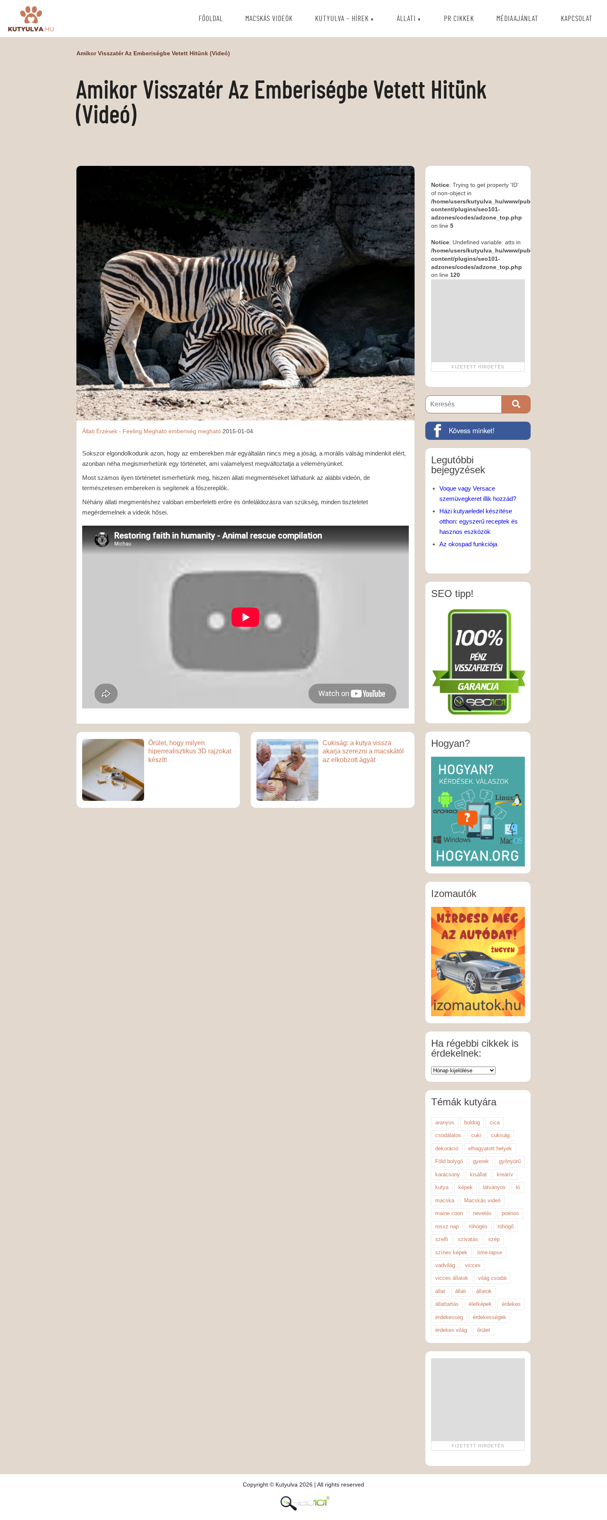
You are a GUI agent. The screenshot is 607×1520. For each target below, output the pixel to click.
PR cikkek (459, 19)
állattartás (447, 1304)
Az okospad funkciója (468, 544)
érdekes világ (451, 1330)
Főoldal (211, 19)
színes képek (451, 1252)
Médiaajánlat (517, 19)
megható (209, 431)
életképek (480, 1304)
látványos (494, 1187)
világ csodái (492, 1278)
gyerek (481, 1161)
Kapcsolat (577, 19)
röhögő (506, 1226)
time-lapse (489, 1252)
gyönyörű (510, 1161)
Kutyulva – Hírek (342, 19)
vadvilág (445, 1265)
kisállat (478, 1174)
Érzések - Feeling (119, 431)
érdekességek (489, 1317)
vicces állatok (451, 1278)
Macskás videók (269, 19)
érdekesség (449, 1317)
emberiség (182, 431)
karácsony (447, 1174)
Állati (406, 19)
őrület (483, 1330)
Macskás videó (482, 1200)
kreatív (505, 1174)
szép (494, 1239)
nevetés (482, 1213)
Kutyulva (31, 18)
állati (460, 1291)
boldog (472, 1122)
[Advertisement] (478, 320)
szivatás (468, 1239)
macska (444, 1200)
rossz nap (447, 1226)
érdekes (511, 1304)
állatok (484, 1291)
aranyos (444, 1122)
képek (465, 1187)
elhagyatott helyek (490, 1148)
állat (440, 1291)
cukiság (500, 1135)
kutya (441, 1187)
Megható (155, 431)
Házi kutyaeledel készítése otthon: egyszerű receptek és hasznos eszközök (478, 521)
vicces (473, 1265)
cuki (476, 1135)
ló (518, 1187)
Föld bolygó (449, 1161)
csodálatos (448, 1135)
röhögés (478, 1226)
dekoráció (446, 1148)
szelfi (441, 1239)
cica (495, 1122)
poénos (510, 1213)
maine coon (449, 1213)
